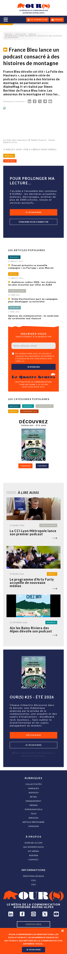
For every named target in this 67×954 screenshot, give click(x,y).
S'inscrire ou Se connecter (33, 222)
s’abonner (42, 466)
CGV (33, 884)
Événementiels (33, 809)
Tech (33, 813)
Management (33, 801)
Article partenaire (34, 822)
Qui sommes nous (33, 847)
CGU (33, 880)
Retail (33, 797)
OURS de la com (33, 843)
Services (33, 818)
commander (25, 466)
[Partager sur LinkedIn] (29, 102)
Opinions (33, 826)
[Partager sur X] (40, 102)
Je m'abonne (33, 212)
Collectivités (34, 784)
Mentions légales (33, 876)
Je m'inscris (33, 367)
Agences (34, 792)
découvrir (33, 735)
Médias (34, 805)
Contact (33, 859)
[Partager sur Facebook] (34, 102)
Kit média (33, 851)
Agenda (33, 855)
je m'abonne (33, 949)
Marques (33, 788)
